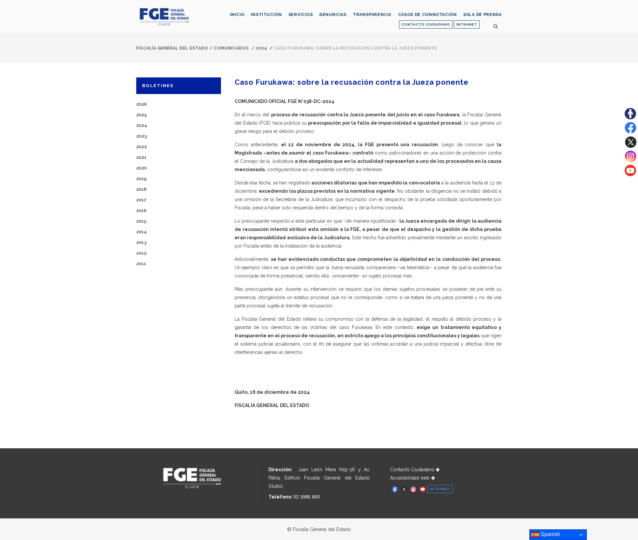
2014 (141, 231)
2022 (141, 146)
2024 (261, 48)
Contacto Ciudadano (413, 469)
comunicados (231, 48)
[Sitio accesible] (630, 117)
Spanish (549, 534)
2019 (141, 178)
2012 (141, 253)
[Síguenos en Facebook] (630, 132)
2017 (141, 199)
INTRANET (466, 24)
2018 (141, 189)
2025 (141, 114)
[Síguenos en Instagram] (630, 160)
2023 (141, 136)
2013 (141, 242)
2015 (141, 221)
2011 (141, 263)
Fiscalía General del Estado (172, 48)
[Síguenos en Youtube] (630, 174)
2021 (141, 157)
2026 (141, 104)
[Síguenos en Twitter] (630, 146)
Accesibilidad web (410, 478)
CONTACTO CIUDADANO (425, 24)
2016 (141, 210)
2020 (141, 167)
